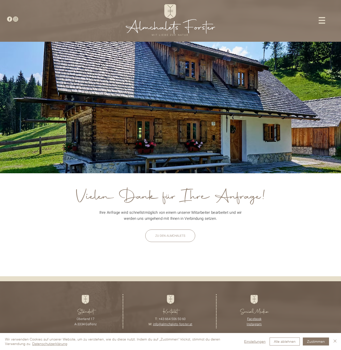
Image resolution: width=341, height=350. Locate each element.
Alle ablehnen (285, 341)
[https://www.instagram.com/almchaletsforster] (15, 19)
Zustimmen (316, 341)
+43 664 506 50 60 (172, 318)
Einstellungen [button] (255, 341)
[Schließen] (335, 341)
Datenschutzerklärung (49, 344)
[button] (322, 20)
